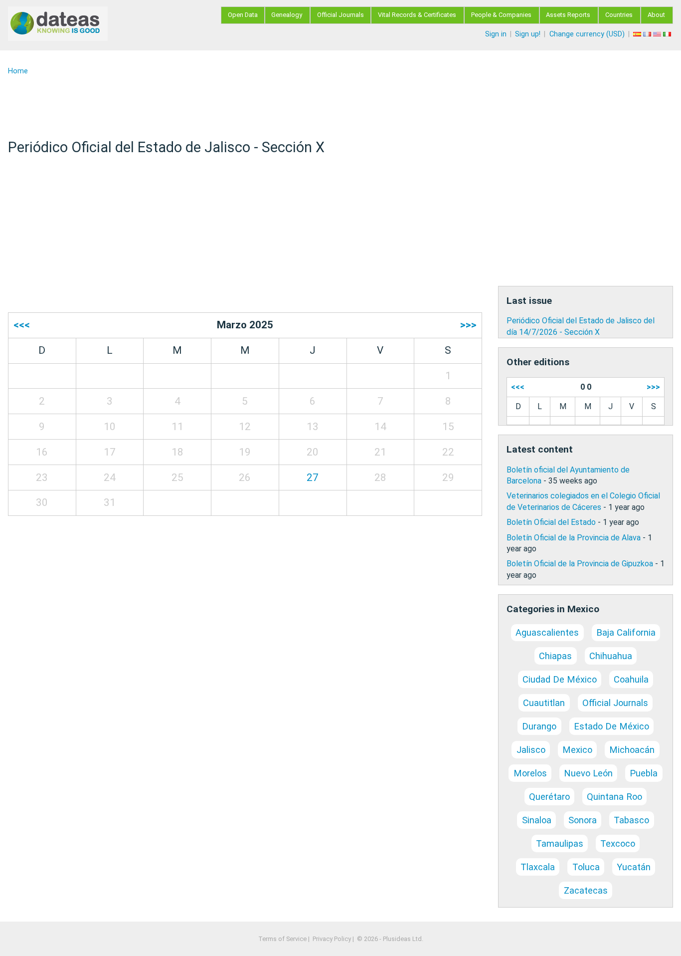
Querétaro (549, 796)
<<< (21, 325)
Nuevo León (588, 773)
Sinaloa (536, 820)
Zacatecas (586, 890)
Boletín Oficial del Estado (551, 522)
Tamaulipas (559, 843)
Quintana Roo (614, 796)
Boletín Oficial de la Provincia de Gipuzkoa (580, 563)
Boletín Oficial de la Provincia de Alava (574, 537)
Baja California (626, 632)
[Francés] (648, 34)
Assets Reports (568, 14)
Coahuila (631, 679)
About (656, 14)
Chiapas (555, 656)
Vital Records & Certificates (417, 14)
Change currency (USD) (587, 34)
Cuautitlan (544, 703)
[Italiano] (668, 34)
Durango (539, 726)
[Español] (638, 34)
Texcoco (617, 843)
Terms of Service (282, 939)
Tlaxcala (537, 867)
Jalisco (530, 749)
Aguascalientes (547, 632)
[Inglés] (658, 34)
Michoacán (632, 749)
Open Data (243, 14)
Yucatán (634, 867)
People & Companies (501, 14)
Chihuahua (610, 656)
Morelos (530, 773)
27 (313, 477)
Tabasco (631, 820)
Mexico (577, 749)
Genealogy (286, 14)
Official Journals (340, 14)
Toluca (586, 867)
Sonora (582, 820)
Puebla (644, 773)
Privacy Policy (332, 939)
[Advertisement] (307, 106)
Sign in (496, 34)
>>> (468, 325)
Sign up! (527, 34)
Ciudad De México (559, 679)
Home (18, 71)
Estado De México (611, 726)
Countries (619, 14)
